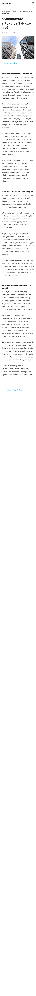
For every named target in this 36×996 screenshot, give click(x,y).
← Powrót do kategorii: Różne (12, 390)
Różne (15, 11)
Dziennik (6, 3)
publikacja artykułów (9, 63)
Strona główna (6, 11)
